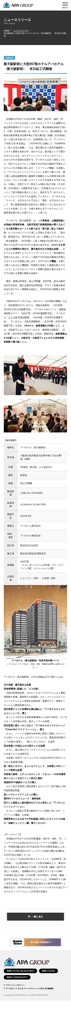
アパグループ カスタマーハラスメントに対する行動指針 (30, 988)
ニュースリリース (20, 30)
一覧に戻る (37, 916)
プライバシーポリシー (15, 985)
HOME (6, 30)
